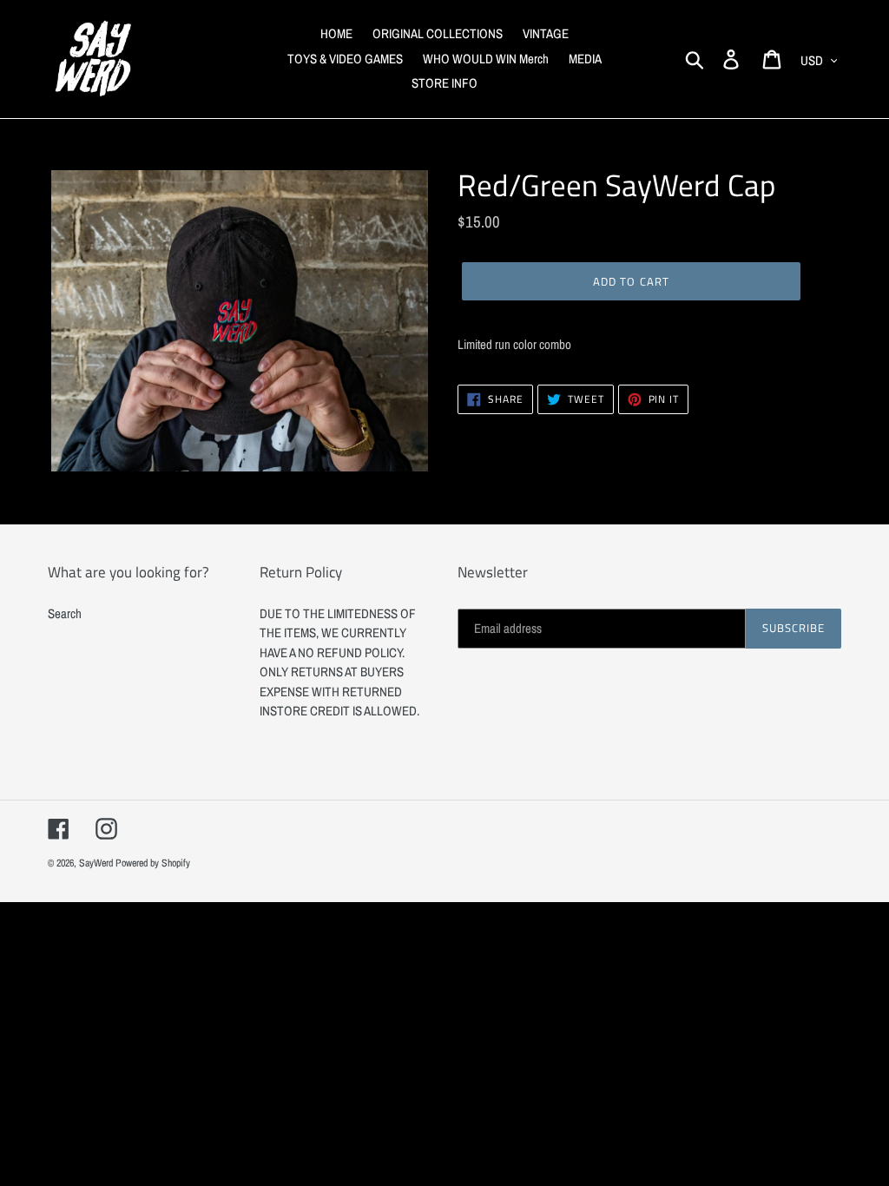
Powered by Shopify (152, 863)
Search (65, 613)
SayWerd (96, 863)
